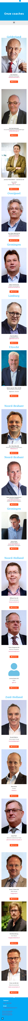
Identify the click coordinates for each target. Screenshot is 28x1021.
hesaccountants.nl (14, 602)
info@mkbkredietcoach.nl (10, 1007)
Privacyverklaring (7, 1013)
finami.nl (14, 790)
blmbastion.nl (14, 448)
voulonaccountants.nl (14, 287)
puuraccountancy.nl (14, 236)
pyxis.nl (14, 682)
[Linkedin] (2, 1018)
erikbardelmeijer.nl (14, 131)
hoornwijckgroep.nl (14, 741)
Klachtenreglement (7, 1014)
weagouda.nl (14, 893)
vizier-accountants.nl (14, 987)
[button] (20, 1)
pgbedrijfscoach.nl (14, 338)
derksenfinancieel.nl (14, 77)
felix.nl (14, 183)
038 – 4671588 (7, 1003)
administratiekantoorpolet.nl (14, 840)
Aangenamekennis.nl (14, 938)
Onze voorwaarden (7, 1011)
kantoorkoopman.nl (14, 651)
